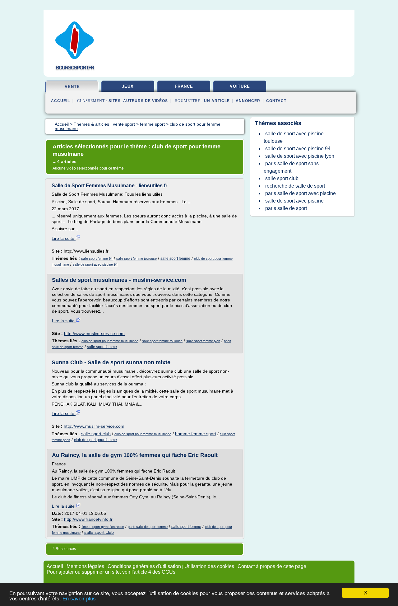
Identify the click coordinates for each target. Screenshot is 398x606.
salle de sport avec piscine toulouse (294, 137)
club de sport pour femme (95, 440)
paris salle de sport (286, 208)
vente (72, 86)
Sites (115, 101)
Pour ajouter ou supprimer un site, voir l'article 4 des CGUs (111, 572)
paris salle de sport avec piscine (300, 193)
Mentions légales (85, 566)
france (184, 86)
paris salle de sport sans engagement (291, 167)
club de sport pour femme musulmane (109, 341)
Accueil (60, 101)
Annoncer (248, 101)
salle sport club (96, 433)
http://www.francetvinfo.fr (88, 519)
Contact (276, 101)
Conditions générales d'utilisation (144, 566)
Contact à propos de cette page (272, 566)
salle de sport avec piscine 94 (95, 264)
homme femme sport (195, 433)
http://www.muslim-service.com (94, 333)
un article (217, 101)
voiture (240, 86)
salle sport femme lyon (203, 341)
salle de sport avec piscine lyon (299, 156)
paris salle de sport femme (148, 527)
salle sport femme (175, 258)
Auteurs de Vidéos (145, 101)
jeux (128, 86)
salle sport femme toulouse (136, 258)
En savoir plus (79, 599)
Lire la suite (64, 238)
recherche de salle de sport (295, 186)
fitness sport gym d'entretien (102, 527)
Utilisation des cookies (209, 566)
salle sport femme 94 (97, 258)
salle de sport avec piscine (294, 200)
